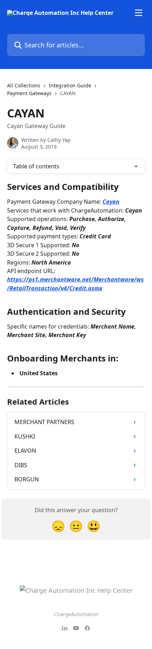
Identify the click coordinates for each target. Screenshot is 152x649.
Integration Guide (70, 85)
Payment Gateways (29, 93)
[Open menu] (138, 12)
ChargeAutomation (76, 614)
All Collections (23, 85)
